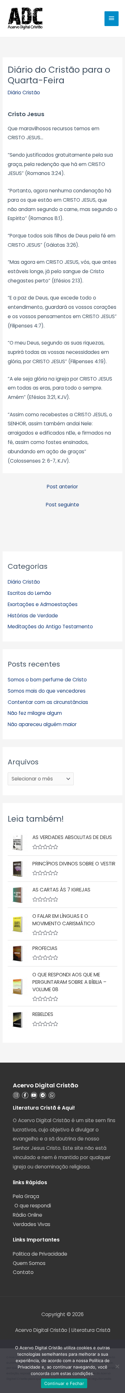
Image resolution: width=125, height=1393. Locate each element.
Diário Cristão (24, 92)
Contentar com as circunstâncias (48, 702)
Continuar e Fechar (64, 1383)
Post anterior (62, 486)
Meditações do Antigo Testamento (50, 626)
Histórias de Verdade (33, 615)
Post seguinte (62, 504)
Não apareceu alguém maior (42, 724)
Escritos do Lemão (29, 593)
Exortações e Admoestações (43, 604)
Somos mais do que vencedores (47, 690)
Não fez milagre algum (35, 713)
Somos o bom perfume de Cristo (47, 679)
